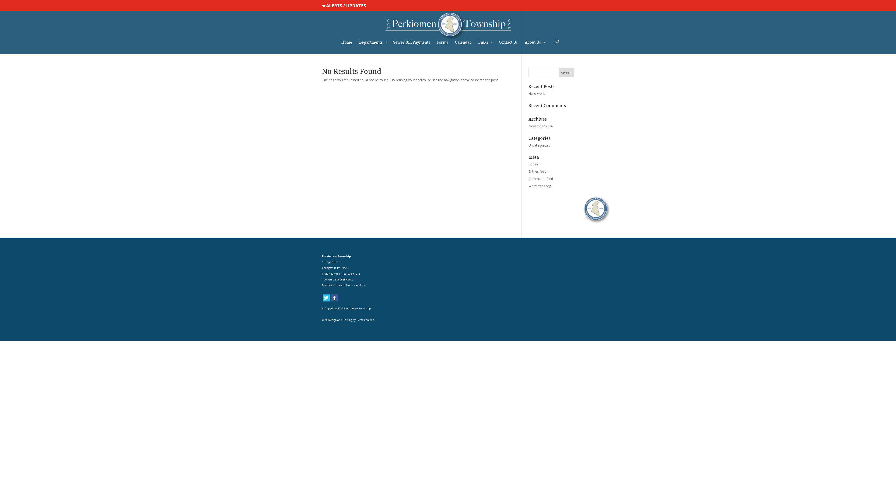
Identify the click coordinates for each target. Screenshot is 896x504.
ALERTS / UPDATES (346, 5)
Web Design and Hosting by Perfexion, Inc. (348, 320)
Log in (533, 164)
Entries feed (537, 171)
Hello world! (537, 93)
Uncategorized (539, 145)
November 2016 (540, 126)
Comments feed (540, 178)
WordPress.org (539, 186)
